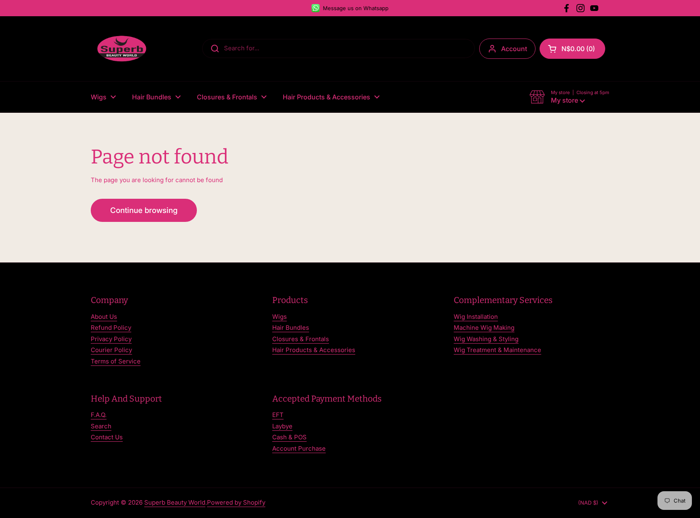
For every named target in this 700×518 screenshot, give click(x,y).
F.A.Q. (99, 415)
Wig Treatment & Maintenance (497, 350)
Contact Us (107, 437)
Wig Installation (476, 316)
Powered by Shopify (236, 502)
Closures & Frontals (300, 339)
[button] (572, 49)
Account (514, 49)
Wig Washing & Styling (486, 339)
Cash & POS (289, 437)
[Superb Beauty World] (122, 48)
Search (101, 426)
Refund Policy (111, 327)
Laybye (282, 426)
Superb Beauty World (174, 502)
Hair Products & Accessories (313, 350)
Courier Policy (111, 350)
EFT (278, 415)
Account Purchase (299, 448)
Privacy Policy (111, 339)
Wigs (279, 316)
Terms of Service (116, 361)
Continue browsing (143, 210)
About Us (104, 316)
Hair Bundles (290, 327)
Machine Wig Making (484, 327)
